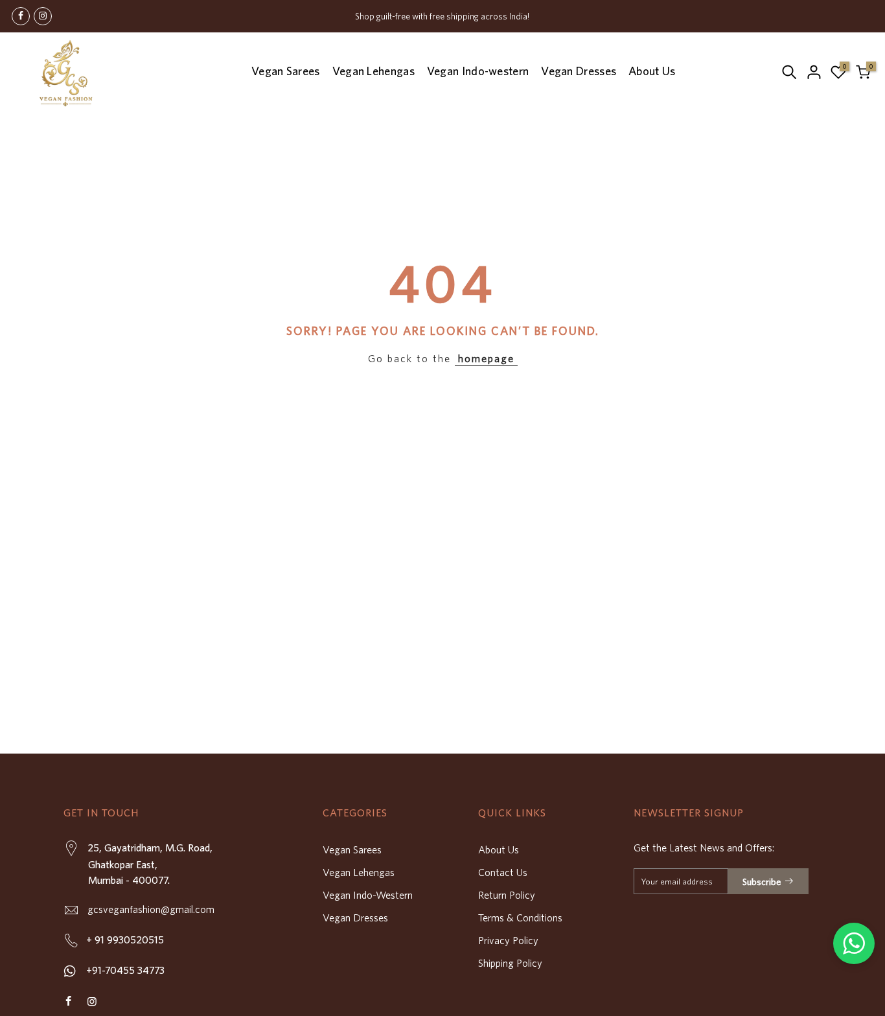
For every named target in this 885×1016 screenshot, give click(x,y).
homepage (486, 358)
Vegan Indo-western (478, 71)
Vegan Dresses (578, 71)
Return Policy (506, 895)
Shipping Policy (510, 963)
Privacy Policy (508, 940)
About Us (651, 71)
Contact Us (502, 872)
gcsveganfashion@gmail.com (149, 909)
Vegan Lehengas (373, 71)
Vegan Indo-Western (368, 895)
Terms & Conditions (520, 917)
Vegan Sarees (285, 71)
